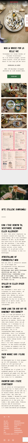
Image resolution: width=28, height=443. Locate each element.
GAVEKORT (17, 428)
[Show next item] (27, 192)
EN (8, 416)
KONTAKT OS (6, 429)
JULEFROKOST (18, 432)
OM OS (6, 421)
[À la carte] (14, 90)
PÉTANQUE (17, 421)
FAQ (5, 432)
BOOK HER (14, 76)
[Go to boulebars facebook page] (9, 440)
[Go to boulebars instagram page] (4, 440)
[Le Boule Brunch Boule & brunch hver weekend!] (14, 121)
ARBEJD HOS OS (6, 424)
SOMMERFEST (18, 430)
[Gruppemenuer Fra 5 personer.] (14, 105)
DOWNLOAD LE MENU (14, 65)
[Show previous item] (1, 192)
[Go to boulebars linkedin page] (13, 440)
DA (4, 416)
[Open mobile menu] (26, 2)
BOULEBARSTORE (19, 423)
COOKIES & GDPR (17, 425)
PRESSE (6, 426)
